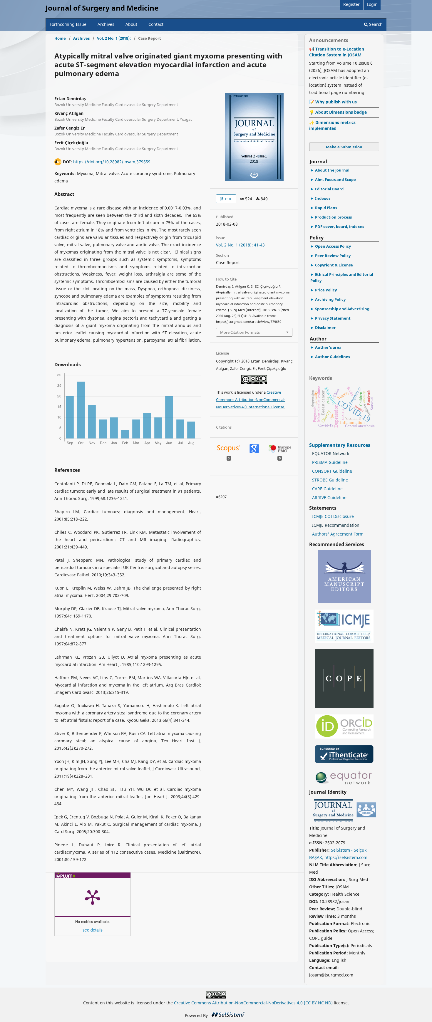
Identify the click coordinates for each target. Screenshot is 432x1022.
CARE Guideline (327, 488)
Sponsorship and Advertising (342, 308)
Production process (333, 217)
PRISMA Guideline (330, 462)
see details (93, 930)
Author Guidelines (332, 356)
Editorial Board (329, 189)
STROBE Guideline (330, 480)
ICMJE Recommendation (335, 525)
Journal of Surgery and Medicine (102, 8)
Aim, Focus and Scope (335, 179)
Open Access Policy (333, 246)
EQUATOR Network (330, 453)
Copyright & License (334, 265)
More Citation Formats (240, 332)
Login (372, 4)
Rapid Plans (326, 207)
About (131, 24)
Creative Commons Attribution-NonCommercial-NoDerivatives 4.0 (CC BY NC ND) (253, 1003)
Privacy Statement (333, 318)
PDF (228, 199)
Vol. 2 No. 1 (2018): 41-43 (240, 245)
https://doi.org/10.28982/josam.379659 (111, 162)
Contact (155, 24)
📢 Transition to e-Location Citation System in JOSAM (336, 52)
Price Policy (326, 290)
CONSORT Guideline (332, 471)
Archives (106, 24)
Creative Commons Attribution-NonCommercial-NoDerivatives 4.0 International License (250, 400)
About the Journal (332, 170)
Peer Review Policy (333, 255)
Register (351, 4)
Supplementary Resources (340, 445)
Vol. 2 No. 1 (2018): (114, 38)
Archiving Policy (330, 299)
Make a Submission (344, 147)
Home (60, 38)
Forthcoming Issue (68, 24)
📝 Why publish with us (333, 102)
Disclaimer (325, 327)
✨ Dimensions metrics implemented (332, 125)
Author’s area (328, 347)
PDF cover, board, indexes (339, 226)
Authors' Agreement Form (338, 534)
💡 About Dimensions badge (338, 112)
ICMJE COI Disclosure (333, 516)
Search (375, 24)
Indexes (322, 198)
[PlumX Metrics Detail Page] (92, 896)
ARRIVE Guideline (329, 497)
